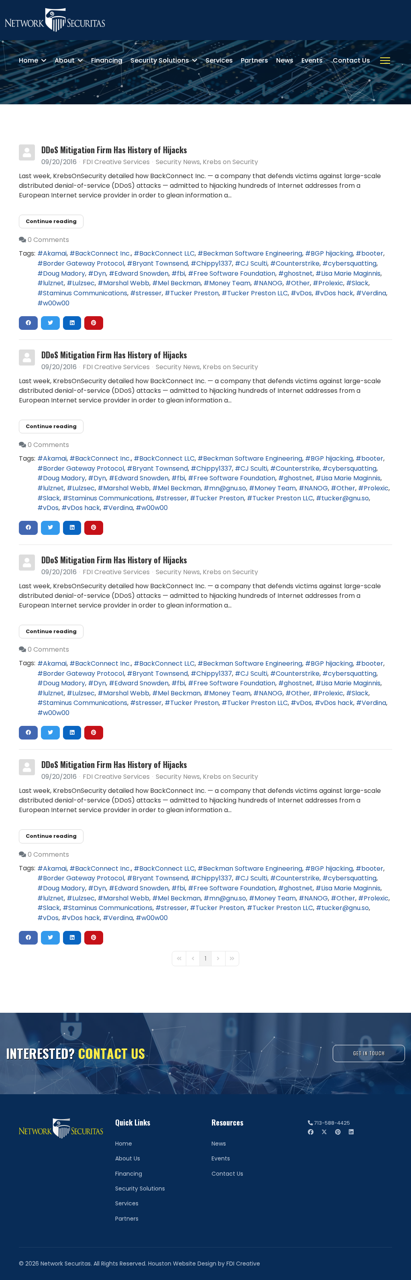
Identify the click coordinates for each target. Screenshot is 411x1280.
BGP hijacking (332, 253)
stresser (149, 293)
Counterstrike (297, 263)
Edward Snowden (141, 273)
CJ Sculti (253, 263)
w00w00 (56, 303)
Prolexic (330, 283)
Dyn (100, 273)
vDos (304, 293)
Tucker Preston (194, 293)
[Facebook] (310, 1132)
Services (219, 60)
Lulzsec (83, 283)
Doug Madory (64, 273)
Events (312, 60)
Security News (178, 162)
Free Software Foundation (234, 273)
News (284, 60)
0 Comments (48, 239)
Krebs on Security (230, 162)
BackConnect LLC (167, 253)
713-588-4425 (332, 1122)
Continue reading (51, 221)
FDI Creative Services (116, 162)
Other (300, 283)
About (65, 60)
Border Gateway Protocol (83, 263)
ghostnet (298, 273)
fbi (181, 273)
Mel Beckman (179, 283)
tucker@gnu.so (345, 498)
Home (28, 60)
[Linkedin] (351, 1132)
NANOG (271, 283)
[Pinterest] (338, 1132)
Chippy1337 (214, 263)
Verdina (374, 293)
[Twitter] (324, 1132)
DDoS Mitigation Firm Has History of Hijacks (114, 150)
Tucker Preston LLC (257, 293)
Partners (254, 60)
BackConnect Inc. (103, 253)
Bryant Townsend (160, 263)
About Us (127, 1158)
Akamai (55, 253)
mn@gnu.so (227, 488)
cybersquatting (352, 263)
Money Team (229, 283)
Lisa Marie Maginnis (350, 273)
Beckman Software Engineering (252, 253)
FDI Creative (243, 1264)
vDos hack (336, 293)
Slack (360, 283)
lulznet (53, 283)
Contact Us (351, 60)
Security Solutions (159, 60)
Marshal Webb (126, 283)
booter (372, 253)
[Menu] (385, 61)
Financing (106, 60)
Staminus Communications (85, 293)
